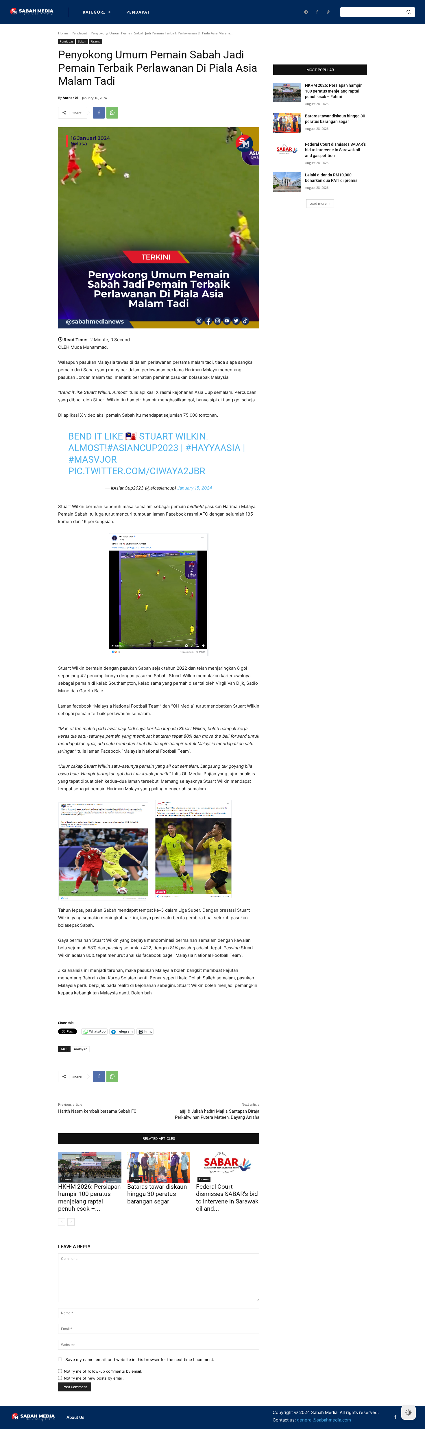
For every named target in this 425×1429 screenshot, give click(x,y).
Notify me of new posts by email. (94, 1378)
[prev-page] (61, 1222)
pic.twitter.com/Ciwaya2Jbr (136, 471)
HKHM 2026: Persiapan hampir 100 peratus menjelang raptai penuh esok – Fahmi (333, 91)
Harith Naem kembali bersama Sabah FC (97, 1111)
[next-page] (71, 1222)
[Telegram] (306, 12)
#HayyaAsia (213, 447)
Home (63, 33)
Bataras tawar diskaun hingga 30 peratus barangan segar (157, 1194)
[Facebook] (317, 12)
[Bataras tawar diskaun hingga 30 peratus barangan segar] (159, 1167)
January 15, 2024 (194, 488)
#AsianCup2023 (142, 447)
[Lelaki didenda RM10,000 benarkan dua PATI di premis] (287, 182)
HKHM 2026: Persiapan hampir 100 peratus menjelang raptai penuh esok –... (89, 1197)
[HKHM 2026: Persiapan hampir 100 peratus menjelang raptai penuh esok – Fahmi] (89, 1167)
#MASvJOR (92, 459)
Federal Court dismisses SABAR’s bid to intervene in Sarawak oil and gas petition (335, 150)
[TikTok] (328, 12)
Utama (95, 41)
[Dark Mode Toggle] (408, 1412)
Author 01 (70, 97)
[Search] (408, 12)
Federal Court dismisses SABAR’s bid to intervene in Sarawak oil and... (227, 1197)
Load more (318, 203)
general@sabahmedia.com (324, 1420)
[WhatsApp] (112, 113)
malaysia (80, 1049)
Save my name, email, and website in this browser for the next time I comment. (139, 1359)
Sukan (82, 41)
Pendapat (79, 33)
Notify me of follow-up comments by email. (103, 1371)
